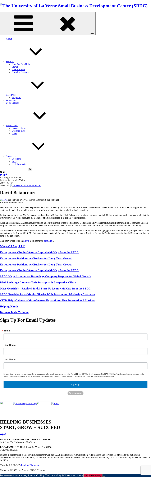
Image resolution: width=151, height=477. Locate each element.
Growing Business (20, 72)
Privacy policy (95, 475)
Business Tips (18, 130)
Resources (10, 95)
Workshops (11, 100)
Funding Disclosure (30, 465)
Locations (16, 158)
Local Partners (12, 102)
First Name (10, 345)
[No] (104, 476)
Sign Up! (75, 384)
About (9, 39)
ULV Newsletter (19, 164)
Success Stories (19, 128)
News (14, 133)
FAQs (14, 161)
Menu (92, 34)
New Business (18, 69)
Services (10, 61)
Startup (15, 67)
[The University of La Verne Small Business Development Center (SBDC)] (74, 5)
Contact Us (11, 156)
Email (7, 330)
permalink (48, 241)
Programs (16, 97)
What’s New (12, 125)
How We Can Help (21, 64)
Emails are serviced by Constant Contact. (100, 376)
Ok (85, 475)
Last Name (9, 359)
